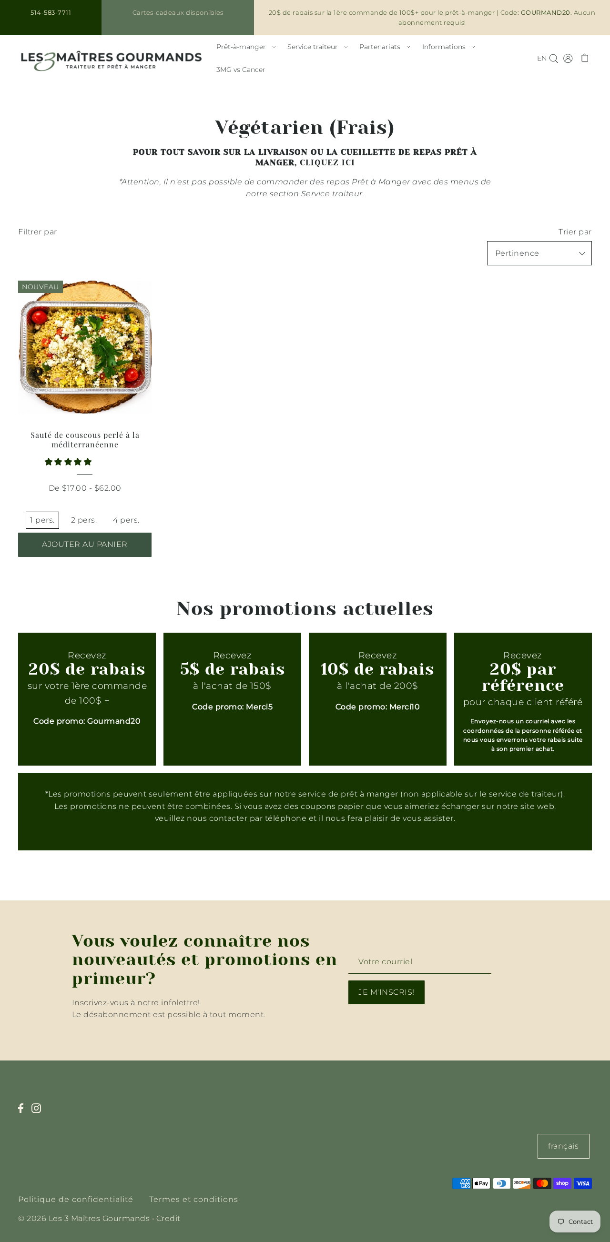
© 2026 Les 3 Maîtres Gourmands (84, 1218)
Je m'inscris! (386, 992)
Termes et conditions (193, 1199)
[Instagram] (39, 1113)
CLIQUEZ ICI (327, 163)
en (542, 58)
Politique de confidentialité (75, 1199)
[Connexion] (553, 58)
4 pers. (126, 520)
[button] (69, 461)
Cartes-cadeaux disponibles (178, 12)
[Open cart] (585, 58)
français (563, 1146)
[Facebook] (23, 1113)
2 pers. (84, 520)
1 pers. (42, 520)
